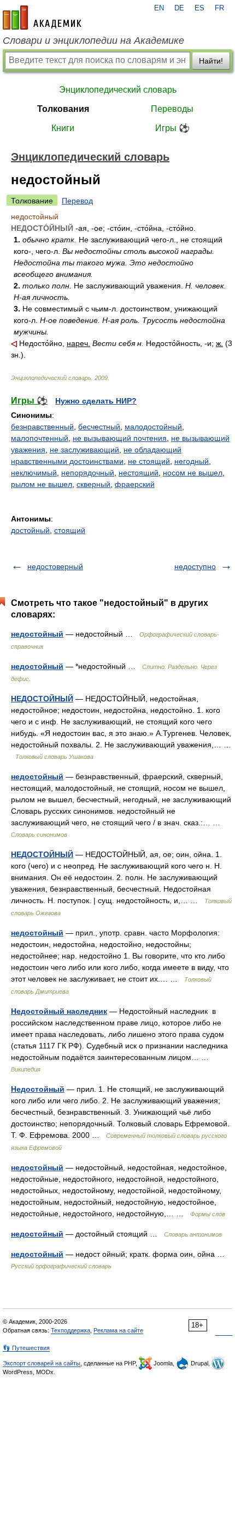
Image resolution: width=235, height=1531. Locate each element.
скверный (93, 484)
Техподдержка (70, 1330)
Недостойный (37, 1089)
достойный (30, 530)
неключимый (34, 472)
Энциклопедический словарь (118, 89)
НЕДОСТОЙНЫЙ (42, 698)
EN (159, 8)
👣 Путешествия (26, 1348)
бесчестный (99, 426)
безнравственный (42, 426)
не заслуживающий (84, 449)
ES (199, 8)
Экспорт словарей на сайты (41, 1363)
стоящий (69, 530)
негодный (191, 461)
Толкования (63, 109)
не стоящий (149, 461)
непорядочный (87, 472)
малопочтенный (39, 438)
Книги (62, 128)
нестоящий (138, 472)
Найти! (211, 60)
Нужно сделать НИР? (96, 400)
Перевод (77, 200)
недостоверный (55, 566)
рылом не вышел (41, 484)
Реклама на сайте (118, 1330)
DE (179, 8)
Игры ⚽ (172, 128)
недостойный (37, 634)
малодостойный (153, 426)
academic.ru (42, 17)
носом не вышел (192, 472)
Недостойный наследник (59, 1011)
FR (219, 8)
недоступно (195, 566)
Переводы (172, 109)
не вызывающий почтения (120, 438)
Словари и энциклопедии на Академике (93, 40)
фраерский (135, 484)
